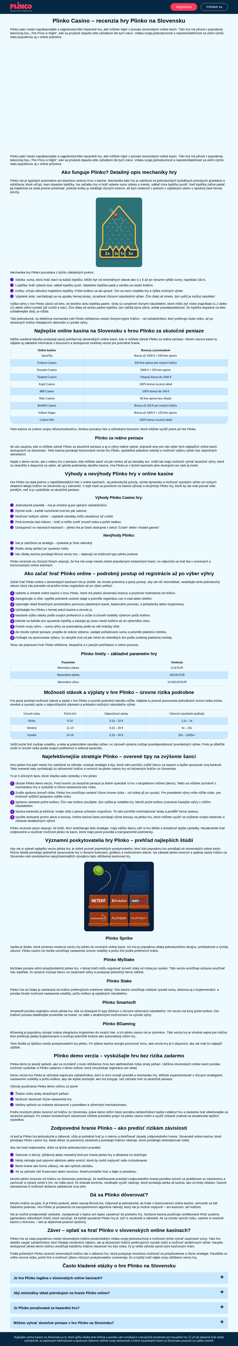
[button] (232, 1141)
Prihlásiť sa (214, 7)
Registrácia (184, 7)
